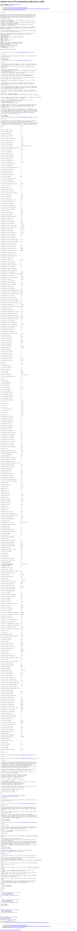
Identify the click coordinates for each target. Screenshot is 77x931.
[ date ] (12, 9)
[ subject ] (20, 9)
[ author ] (23, 9)
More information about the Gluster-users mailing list (10, 929)
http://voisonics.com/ (8, 893)
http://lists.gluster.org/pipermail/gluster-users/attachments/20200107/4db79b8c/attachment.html (26, 922)
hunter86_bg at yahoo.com (25, 52)
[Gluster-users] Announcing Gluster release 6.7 (19, 7)
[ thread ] (16, 9)
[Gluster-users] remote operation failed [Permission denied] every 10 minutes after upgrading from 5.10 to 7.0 (29, 8)
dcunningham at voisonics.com (15, 4)
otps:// (16, 93)
